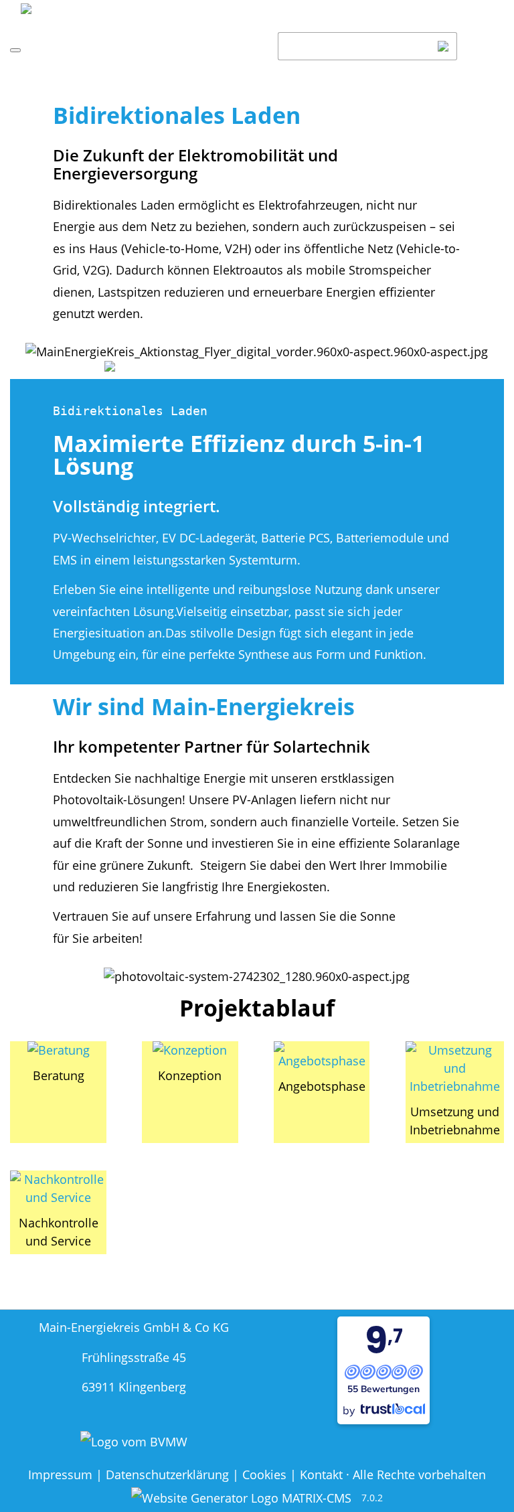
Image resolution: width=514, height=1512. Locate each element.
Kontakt (321, 1474)
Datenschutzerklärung (167, 1474)
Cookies (264, 1474)
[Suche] (443, 46)
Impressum (60, 1474)
